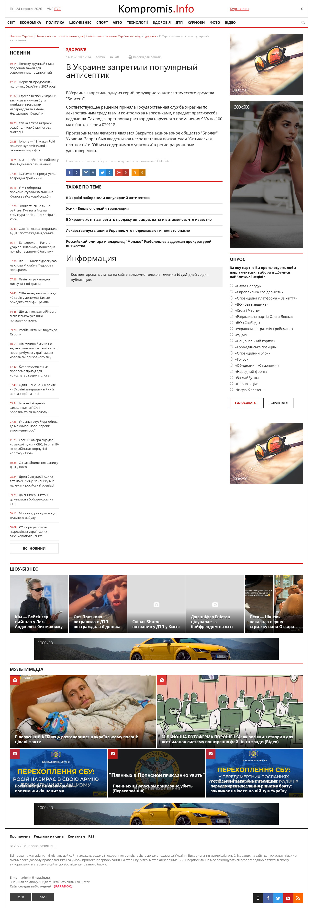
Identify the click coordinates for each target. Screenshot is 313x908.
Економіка (30, 22)
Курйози (196, 22)
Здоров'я (162, 22)
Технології (137, 22)
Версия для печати (146, 57)
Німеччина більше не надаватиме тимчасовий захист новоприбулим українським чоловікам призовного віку (34, 350)
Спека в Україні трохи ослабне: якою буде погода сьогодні (31, 127)
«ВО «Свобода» (247, 322)
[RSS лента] (298, 898)
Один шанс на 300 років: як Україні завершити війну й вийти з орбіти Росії (33, 389)
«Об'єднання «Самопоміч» (256, 365)
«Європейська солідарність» (258, 292)
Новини (20, 53)
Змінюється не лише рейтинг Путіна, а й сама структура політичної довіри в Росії (32, 212)
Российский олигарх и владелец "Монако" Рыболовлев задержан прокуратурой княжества (139, 243)
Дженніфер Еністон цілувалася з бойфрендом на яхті (31, 499)
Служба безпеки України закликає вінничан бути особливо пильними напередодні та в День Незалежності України (33, 105)
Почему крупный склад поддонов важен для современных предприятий (32, 68)
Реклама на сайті (49, 836)
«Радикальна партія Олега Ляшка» (263, 316)
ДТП (179, 22)
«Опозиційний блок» (252, 353)
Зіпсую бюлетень (249, 390)
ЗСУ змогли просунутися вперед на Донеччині (33, 175)
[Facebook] (268, 898)
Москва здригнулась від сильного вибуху (32, 515)
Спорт (102, 22)
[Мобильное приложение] (258, 898)
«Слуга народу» (247, 286)
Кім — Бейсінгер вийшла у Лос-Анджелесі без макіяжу (34, 161)
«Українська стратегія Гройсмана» (263, 328)
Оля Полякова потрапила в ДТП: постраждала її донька (33, 230)
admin (100, 57)
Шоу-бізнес (80, 22)
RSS (91, 836)
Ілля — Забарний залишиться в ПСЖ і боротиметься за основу (28, 407)
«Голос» (241, 359)
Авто (117, 22)
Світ (11, 22)
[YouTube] (288, 898)
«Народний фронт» (250, 371)
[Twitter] (278, 898)
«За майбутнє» (246, 377)
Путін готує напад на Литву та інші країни (30, 281)
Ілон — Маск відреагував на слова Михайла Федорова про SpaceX (33, 265)
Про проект (20, 836)
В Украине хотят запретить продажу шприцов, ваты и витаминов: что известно (139, 219)
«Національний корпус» (254, 341)
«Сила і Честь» (247, 310)
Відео (230, 22)
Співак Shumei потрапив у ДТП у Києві (34, 464)
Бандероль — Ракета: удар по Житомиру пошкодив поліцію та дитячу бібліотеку (32, 247)
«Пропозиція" (246, 383)
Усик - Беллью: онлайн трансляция (97, 208)
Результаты (278, 403)
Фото (215, 22)
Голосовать (245, 403)
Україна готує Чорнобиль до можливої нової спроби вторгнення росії (34, 425)
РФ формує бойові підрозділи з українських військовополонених (28, 531)
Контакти (76, 836)
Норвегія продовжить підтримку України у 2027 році (33, 84)
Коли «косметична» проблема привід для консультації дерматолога (29, 370)
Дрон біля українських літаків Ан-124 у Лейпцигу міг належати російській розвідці (32, 480)
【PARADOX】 (63, 886)
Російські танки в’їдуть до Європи (33, 332)
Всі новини (34, 548)
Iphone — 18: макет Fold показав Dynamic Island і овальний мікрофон (32, 145)
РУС (57, 8)
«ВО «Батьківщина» (251, 304)
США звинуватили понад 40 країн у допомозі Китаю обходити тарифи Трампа (33, 297)
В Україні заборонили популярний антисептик (108, 197)
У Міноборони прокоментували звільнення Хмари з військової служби (31, 192)
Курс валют (239, 8)
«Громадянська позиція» (255, 347)
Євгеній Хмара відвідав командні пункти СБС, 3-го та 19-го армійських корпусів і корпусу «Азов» (34, 446)
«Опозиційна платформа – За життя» (265, 298)
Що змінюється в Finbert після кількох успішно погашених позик (33, 315)
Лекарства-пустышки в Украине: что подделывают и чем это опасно (128, 230)
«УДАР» (240, 334)
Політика (55, 22)
